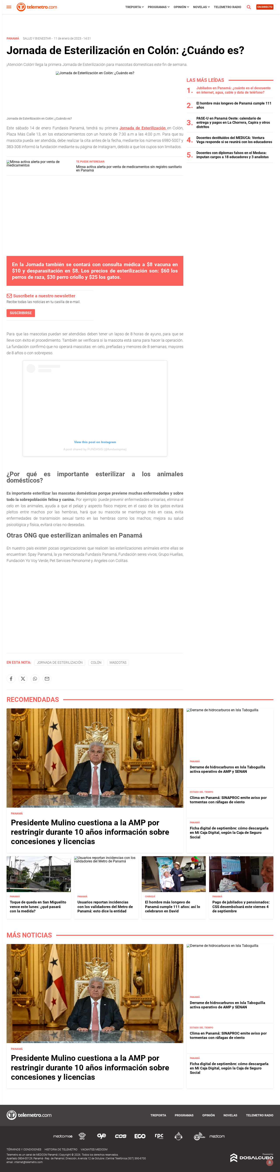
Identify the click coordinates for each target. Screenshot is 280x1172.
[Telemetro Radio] (197, 1140)
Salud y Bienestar (37, 38)
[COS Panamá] (120, 1140)
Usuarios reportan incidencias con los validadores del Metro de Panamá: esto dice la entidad (105, 906)
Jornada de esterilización (60, 663)
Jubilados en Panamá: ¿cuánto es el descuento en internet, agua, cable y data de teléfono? (233, 90)
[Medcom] (217, 1140)
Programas (157, 7)
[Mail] (47, 679)
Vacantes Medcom (94, 1149)
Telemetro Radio (227, 7)
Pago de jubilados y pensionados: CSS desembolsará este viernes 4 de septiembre (241, 906)
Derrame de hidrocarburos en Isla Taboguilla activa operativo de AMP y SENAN (227, 769)
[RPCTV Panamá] (82, 1140)
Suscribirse (21, 313)
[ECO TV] (140, 1140)
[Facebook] (11, 679)
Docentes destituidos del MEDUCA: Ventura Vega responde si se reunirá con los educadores (234, 140)
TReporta (133, 7)
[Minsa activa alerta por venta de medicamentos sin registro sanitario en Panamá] (40, 165)
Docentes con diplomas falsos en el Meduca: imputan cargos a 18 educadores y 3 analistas (232, 155)
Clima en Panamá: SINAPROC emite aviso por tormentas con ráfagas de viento (228, 799)
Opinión (180, 7)
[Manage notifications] (269, 1162)
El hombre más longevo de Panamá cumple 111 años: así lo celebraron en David (172, 906)
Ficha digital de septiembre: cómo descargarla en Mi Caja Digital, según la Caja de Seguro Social (229, 832)
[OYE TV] (101, 1140)
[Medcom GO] (63, 1140)
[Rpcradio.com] (159, 1140)
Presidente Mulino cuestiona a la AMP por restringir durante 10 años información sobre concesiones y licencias (90, 832)
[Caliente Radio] (178, 1140)
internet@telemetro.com (28, 1162)
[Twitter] (23, 679)
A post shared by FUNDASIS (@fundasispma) (95, 449)
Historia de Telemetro (61, 1149)
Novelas (200, 7)
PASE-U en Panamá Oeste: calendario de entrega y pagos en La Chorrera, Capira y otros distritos (233, 122)
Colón (96, 663)
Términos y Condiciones (24, 1149)
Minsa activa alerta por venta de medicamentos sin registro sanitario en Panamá (129, 168)
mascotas (118, 663)
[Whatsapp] (35, 679)
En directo (264, 7)
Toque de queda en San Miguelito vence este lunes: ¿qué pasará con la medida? (38, 906)
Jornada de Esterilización (143, 128)
